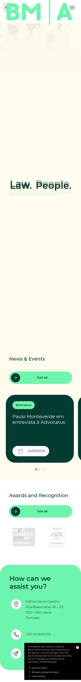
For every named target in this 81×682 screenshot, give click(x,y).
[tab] (36, 469)
